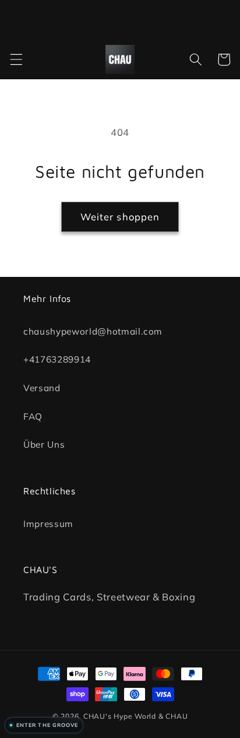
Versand (42, 387)
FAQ (33, 415)
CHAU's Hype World (119, 716)
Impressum (48, 523)
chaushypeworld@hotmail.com (93, 330)
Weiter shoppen (120, 216)
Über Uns (44, 444)
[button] (16, 59)
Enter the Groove (47, 725)
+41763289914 (57, 359)
